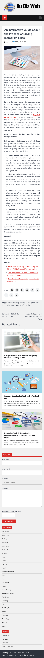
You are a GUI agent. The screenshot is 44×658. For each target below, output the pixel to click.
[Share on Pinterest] (32, 290)
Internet (4, 575)
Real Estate (5, 597)
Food (3, 557)
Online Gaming (6, 590)
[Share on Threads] (11, 295)
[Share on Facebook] (12, 290)
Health (4, 568)
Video (4, 626)
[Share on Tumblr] (6, 295)
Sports (4, 611)
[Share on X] (17, 290)
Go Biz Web (19, 652)
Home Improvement (8, 571)
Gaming (4, 564)
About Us (5, 639)
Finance (4, 553)
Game (4, 561)
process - (19, 305)
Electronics (5, 546)
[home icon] (4, 17)
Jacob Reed (9, 42)
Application (5, 532)
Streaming (5, 615)
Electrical (5, 542)
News (4, 586)
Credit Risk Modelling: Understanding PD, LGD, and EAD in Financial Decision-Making (22, 267)
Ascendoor (12, 655)
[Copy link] (17, 295)
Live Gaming (5, 582)
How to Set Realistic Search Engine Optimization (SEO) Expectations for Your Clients (19, 435)
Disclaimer (5, 643)
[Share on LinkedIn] (22, 290)
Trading (4, 622)
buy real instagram (15, 302)
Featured (5, 550)
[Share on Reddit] (37, 290)
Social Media (6, 608)
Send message (9, 521)
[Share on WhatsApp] (27, 290)
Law (3, 579)
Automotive (5, 535)
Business (4, 539)
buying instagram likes (30, 302)
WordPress (30, 655)
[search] (40, 17)
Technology (27, 305)
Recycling (5, 601)
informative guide (8, 305)
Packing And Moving (8, 593)
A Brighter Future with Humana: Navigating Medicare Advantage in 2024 (20, 356)
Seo (3, 604)
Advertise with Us (7, 646)
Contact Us (5, 635)
